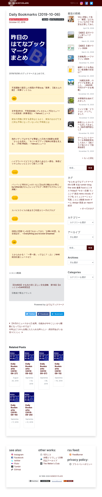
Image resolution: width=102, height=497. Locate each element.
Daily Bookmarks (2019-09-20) (29, 410)
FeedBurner (77, 454)
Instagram (19, 454)
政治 (76, 193)
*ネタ (80, 190)
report (90, 202)
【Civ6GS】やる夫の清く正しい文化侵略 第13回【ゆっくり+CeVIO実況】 (36, 286)
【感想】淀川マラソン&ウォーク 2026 (86, 35)
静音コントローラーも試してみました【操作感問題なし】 (86, 126)
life (69, 184)
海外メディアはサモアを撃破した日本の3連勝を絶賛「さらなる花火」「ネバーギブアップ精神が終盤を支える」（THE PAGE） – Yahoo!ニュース (36, 141)
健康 (78, 187)
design (75, 202)
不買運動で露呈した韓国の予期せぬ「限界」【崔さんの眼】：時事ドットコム (36, 88)
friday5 (73, 190)
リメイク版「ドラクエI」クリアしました (86, 111)
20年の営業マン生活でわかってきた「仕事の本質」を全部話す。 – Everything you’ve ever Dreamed (36, 232)
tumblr (83, 184)
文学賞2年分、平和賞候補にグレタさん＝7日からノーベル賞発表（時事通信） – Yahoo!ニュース (36, 112)
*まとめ (45, 19)
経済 (70, 205)
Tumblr (17, 466)
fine (69, 187)
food (83, 187)
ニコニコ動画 (78, 199)
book (87, 199)
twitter (17, 460)
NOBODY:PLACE (56, 476)
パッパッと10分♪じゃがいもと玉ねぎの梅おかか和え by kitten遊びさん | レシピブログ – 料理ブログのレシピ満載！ (36, 186)
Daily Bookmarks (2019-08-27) (14, 369)
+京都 (86, 190)
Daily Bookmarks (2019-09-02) (29, 369)
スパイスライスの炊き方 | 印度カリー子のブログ (33, 210)
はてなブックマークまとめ (19, 19)
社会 (78, 184)
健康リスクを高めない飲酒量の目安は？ (86, 69)
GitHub (17, 469)
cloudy (87, 193)
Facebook (44, 314)
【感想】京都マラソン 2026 (86, 46)
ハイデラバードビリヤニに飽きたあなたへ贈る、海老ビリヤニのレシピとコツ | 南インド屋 (36, 162)
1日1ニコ (74, 3)
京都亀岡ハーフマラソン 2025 (86, 57)
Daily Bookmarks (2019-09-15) (58, 369)
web (74, 187)
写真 (70, 199)
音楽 (81, 202)
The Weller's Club (51, 463)
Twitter (32, 314)
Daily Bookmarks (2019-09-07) (43, 369)
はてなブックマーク (56, 19)
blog (89, 184)
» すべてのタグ (87, 208)
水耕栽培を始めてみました (86, 99)
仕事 (73, 184)
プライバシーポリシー (82, 464)
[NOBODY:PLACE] (18, 3)
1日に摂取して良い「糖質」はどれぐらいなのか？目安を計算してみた (86, 21)
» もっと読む (88, 158)
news (81, 193)
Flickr (16, 463)
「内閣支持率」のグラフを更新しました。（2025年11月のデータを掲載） (86, 85)
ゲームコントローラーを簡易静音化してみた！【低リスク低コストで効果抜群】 (86, 142)
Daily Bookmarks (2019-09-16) (14, 410)
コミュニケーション (83, 196)
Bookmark (59, 314)
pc (85, 202)
